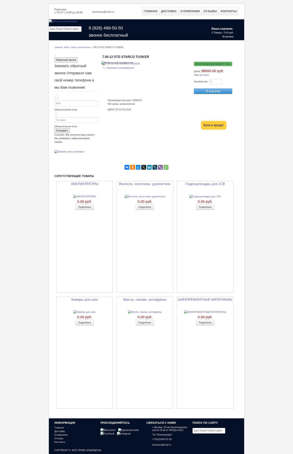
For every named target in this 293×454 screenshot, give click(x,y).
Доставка (169, 11)
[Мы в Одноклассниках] (128, 430)
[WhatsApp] (166, 167)
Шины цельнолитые (81, 47)
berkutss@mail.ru (103, 11)
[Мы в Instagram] (124, 434)
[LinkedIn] (149, 167)
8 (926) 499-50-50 (106, 27)
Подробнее (84, 207)
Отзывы (210, 11)
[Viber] (160, 167)
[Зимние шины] (69, 151)
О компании (190, 11)
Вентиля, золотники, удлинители (145, 184)
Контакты (229, 11)
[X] (143, 167)
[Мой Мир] (138, 167)
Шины (67, 47)
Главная (150, 11)
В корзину (228, 36)
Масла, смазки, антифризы (144, 299)
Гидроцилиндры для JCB (205, 184)
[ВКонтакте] (127, 167)
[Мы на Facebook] (107, 434)
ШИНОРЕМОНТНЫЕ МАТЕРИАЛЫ (205, 299)
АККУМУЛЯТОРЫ (84, 184)
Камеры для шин (84, 299)
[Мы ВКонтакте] (108, 430)
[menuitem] (150, 11)
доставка (204, 75)
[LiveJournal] (154, 167)
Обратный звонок (66, 60)
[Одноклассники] (132, 167)
